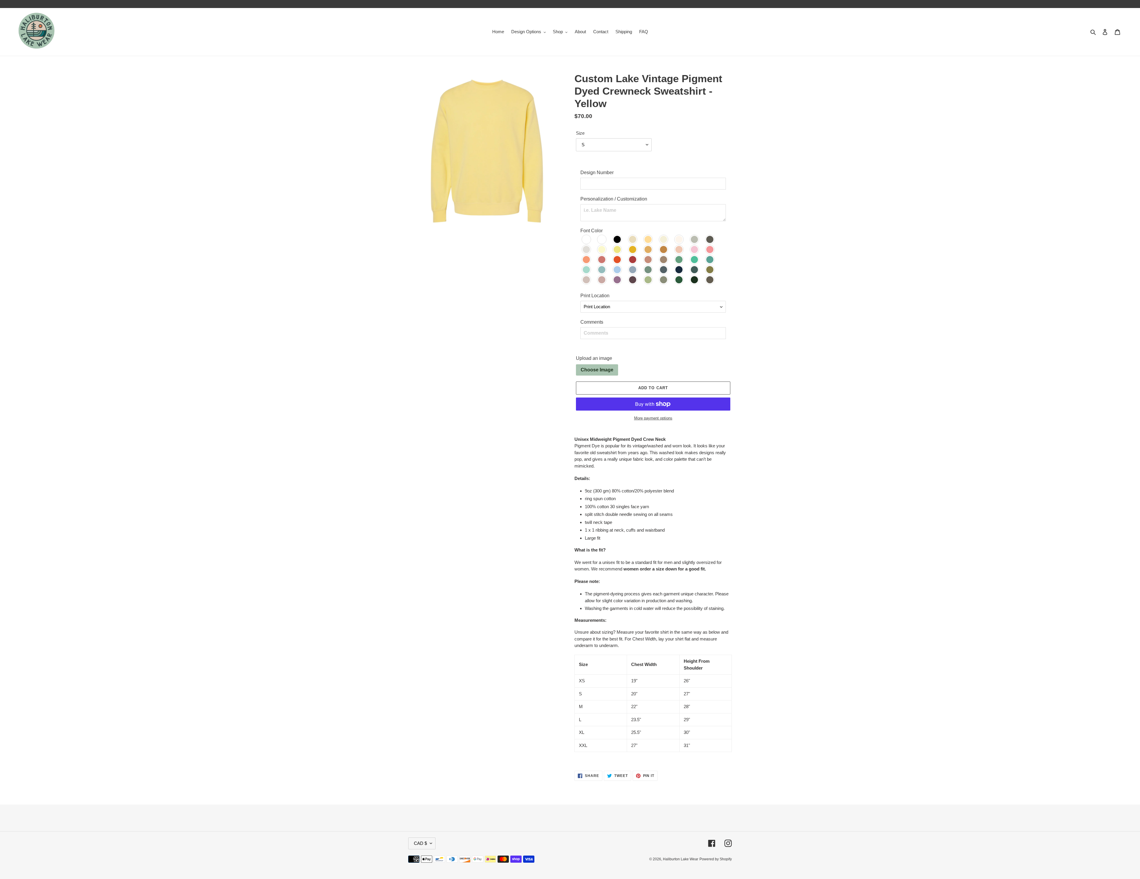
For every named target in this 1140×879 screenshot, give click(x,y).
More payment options (653, 418)
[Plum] (602, 279)
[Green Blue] (679, 259)
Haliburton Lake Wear (680, 859)
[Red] (633, 259)
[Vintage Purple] (633, 279)
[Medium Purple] (617, 279)
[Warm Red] (602, 259)
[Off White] (664, 239)
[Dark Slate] (694, 269)
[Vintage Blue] (602, 269)
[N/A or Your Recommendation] (586, 239)
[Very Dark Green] (694, 279)
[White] (602, 239)
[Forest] (679, 279)
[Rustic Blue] (648, 269)
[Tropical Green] (694, 259)
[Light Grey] (586, 249)
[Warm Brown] (664, 259)
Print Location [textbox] (594, 295)
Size (580, 133)
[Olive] (710, 269)
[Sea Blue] (710, 259)
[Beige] (586, 279)
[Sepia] (710, 279)
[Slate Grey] (710, 239)
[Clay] (648, 259)
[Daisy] (648, 249)
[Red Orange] (617, 259)
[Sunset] (586, 259)
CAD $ (420, 843)
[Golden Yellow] (633, 249)
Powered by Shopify (715, 859)
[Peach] (679, 249)
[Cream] (648, 239)
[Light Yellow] (602, 249)
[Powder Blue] (617, 269)
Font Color (591, 230)
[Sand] (633, 239)
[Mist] (679, 239)
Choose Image (597, 369)
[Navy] (679, 269)
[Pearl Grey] (694, 239)
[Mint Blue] (586, 269)
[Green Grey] (664, 279)
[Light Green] (648, 279)
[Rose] (710, 249)
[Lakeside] (633, 269)
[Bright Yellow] (617, 249)
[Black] (617, 239)
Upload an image (594, 358)
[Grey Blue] (664, 269)
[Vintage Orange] (664, 249)
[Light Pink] (694, 249)
